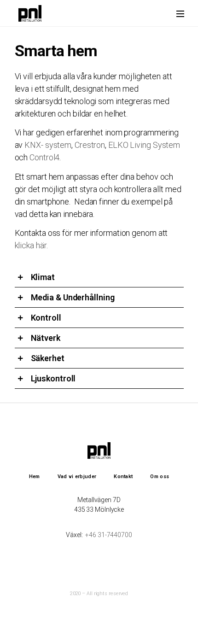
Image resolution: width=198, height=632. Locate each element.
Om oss (159, 477)
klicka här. (31, 245)
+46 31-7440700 (108, 534)
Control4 (44, 157)
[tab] (99, 277)
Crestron (90, 145)
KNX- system (47, 145)
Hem (34, 477)
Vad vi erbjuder (77, 477)
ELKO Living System (144, 145)
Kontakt (123, 477)
